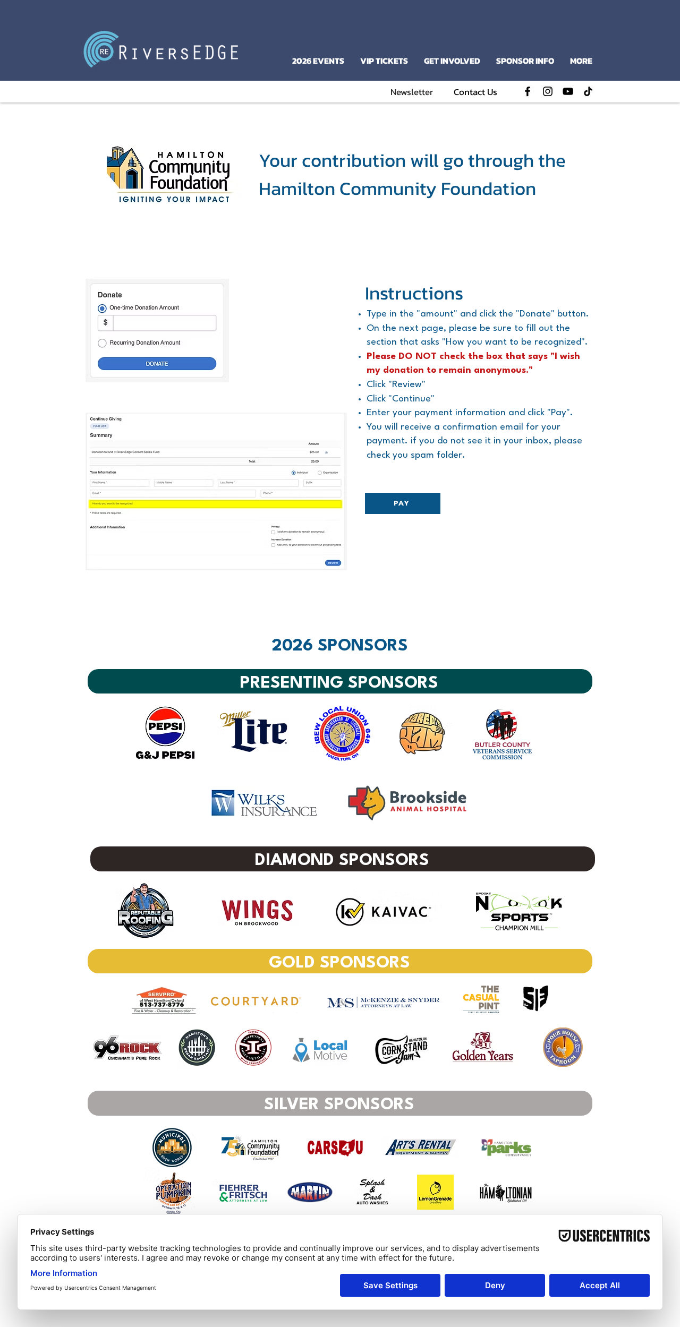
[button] (411, 91)
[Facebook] (527, 91)
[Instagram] (547, 91)
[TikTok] (588, 91)
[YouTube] (568, 91)
